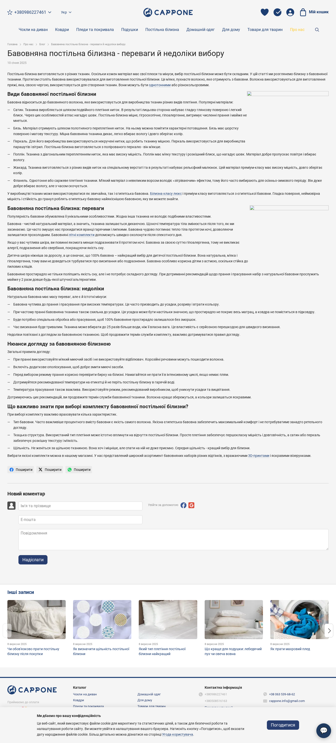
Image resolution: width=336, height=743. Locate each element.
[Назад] (7, 630)
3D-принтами (258, 456)
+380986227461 (30, 12)
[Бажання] (265, 12)
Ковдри (62, 29)
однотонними (160, 85)
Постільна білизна (162, 29)
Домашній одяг (200, 29)
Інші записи (20, 592)
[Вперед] (328, 630)
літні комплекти (81, 235)
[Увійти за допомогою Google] (191, 505)
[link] (20, 469)
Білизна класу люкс (166, 194)
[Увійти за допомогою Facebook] (183, 505)
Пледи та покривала (95, 29)
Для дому (231, 29)
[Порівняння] (277, 12)
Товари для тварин (265, 29)
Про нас (297, 29)
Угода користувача (177, 734)
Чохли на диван (33, 29)
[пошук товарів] (317, 30)
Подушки (129, 29)
